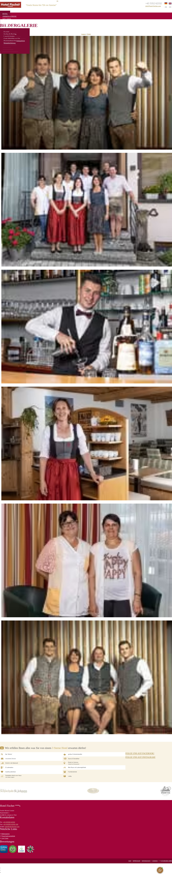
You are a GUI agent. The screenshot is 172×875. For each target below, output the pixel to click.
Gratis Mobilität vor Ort (12, 38)
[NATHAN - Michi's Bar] (86, 327)
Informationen (9, 27)
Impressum (136, 861)
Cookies (155, 861)
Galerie (83, 34)
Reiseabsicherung (10, 43)
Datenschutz (146, 861)
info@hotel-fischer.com (153, 6)
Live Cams (4, 838)
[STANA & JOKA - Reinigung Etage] (86, 561)
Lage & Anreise (9, 36)
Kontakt (6, 32)
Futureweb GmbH (166, 861)
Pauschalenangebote (8, 836)
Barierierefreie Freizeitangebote (14, 41)
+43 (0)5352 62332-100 (10, 824)
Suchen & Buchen (10, 34)
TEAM (89, 34)
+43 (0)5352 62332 (9, 822)
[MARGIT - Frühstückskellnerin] (86, 444)
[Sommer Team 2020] (86, 210)
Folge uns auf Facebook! (139, 753)
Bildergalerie (5, 834)
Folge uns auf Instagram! (140, 757)
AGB (129, 861)
